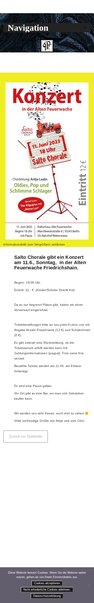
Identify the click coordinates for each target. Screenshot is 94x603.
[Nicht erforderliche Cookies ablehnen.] (88, 585)
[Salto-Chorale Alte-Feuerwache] (47, 161)
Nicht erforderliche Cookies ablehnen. (47, 589)
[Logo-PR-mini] (47, 45)
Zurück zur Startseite (25, 436)
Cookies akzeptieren (47, 583)
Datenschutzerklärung (47, 596)
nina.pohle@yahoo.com (69, 324)
